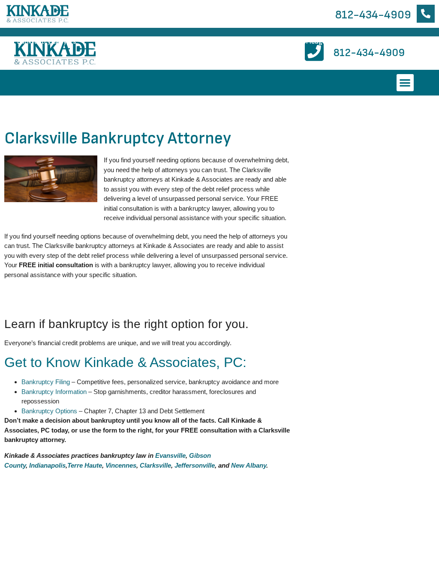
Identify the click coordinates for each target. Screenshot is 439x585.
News (261, 42)
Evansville (170, 455)
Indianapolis (47, 465)
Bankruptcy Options (49, 411)
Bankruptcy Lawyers (46, 42)
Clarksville (155, 465)
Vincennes (120, 465)
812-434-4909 (373, 15)
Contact (401, 42)
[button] (405, 83)
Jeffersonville (194, 465)
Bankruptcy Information (137, 42)
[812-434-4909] (426, 14)
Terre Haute (84, 465)
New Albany (248, 465)
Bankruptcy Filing (45, 381)
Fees (213, 42)
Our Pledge (310, 42)
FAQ (357, 42)
